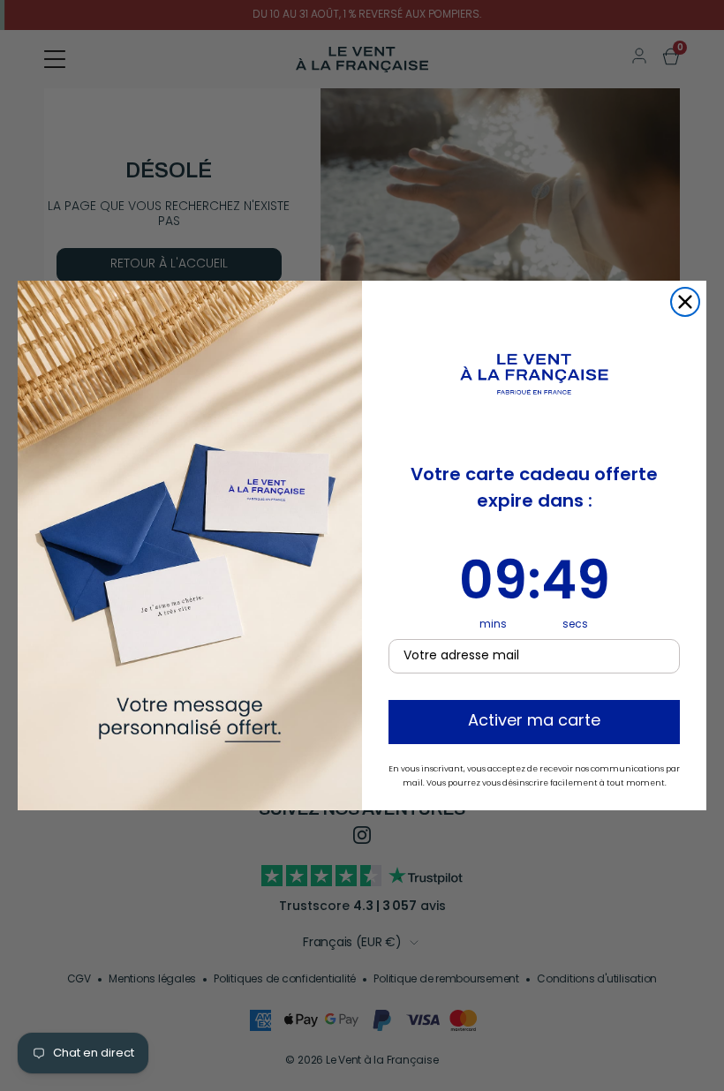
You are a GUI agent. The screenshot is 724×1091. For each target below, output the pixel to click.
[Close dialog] (685, 302)
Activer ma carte (534, 722)
